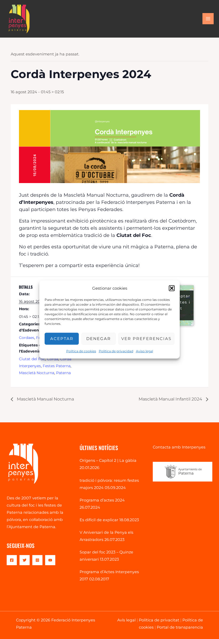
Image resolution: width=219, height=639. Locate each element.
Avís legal (126, 620)
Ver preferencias (146, 338)
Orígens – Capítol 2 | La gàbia (108, 460)
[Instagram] (37, 560)
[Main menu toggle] (208, 18)
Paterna (63, 372)
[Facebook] (12, 560)
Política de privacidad (116, 351)
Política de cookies (81, 351)
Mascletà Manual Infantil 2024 (171, 399)
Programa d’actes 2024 (102, 500)
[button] (171, 288)
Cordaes (26, 337)
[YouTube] (50, 560)
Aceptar (61, 338)
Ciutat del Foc (32, 359)
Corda (52, 359)
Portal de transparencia (180, 627)
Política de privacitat (159, 620)
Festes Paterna (57, 365)
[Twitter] (24, 560)
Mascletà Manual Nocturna (45, 399)
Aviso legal (144, 351)
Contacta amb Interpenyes (179, 447)
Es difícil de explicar (99, 519)
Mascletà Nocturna (36, 372)
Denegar (98, 338)
